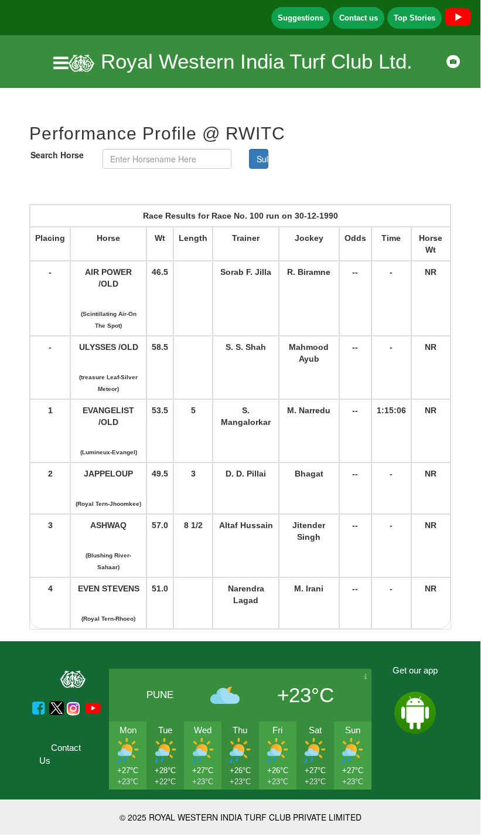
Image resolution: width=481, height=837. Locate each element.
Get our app (415, 670)
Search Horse (57, 155)
